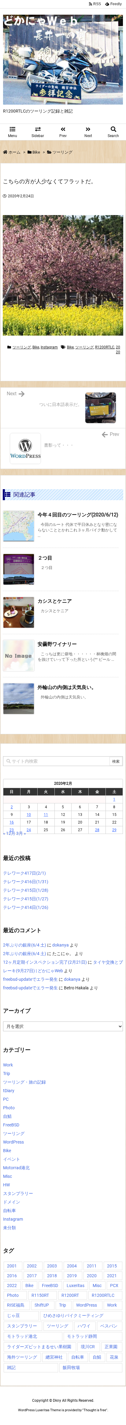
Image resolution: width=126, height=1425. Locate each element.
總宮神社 (54, 1357)
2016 (12, 1275)
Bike (36, 152)
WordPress (13, 1142)
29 (114, 830)
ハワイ (84, 1325)
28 (97, 830)
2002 (32, 1265)
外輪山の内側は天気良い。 (67, 687)
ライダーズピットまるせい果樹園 (39, 1346)
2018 (52, 1275)
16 (11, 822)
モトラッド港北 (22, 1336)
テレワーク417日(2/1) (24, 873)
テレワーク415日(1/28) (25, 890)
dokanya (60, 945)
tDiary (8, 1090)
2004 (72, 1265)
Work (8, 1064)
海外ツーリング (22, 1357)
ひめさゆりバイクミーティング (73, 1315)
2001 (12, 1265)
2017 (32, 1275)
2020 (92, 1275)
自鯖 (7, 1116)
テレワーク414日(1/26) (25, 907)
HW (6, 1184)
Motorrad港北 (16, 1167)
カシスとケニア (55, 601)
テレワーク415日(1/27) (25, 898)
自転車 (9, 1210)
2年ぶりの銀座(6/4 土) (24, 945)
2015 (112, 1265)
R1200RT (70, 1295)
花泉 (114, 1357)
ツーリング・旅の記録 (24, 1082)
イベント (11, 1159)
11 (46, 815)
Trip (6, 1073)
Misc (7, 1176)
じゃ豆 (13, 1315)
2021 (112, 1275)
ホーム (14, 152)
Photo (9, 1107)
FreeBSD (11, 1124)
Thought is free (94, 1410)
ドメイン (11, 1202)
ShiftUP (42, 1305)
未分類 (9, 1227)
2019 (72, 1275)
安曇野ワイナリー (57, 644)
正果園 (111, 1346)
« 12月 (9, 833)
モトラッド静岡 (82, 1336)
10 (29, 815)
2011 (92, 1265)
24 (29, 830)
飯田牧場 (71, 1367)
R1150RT (40, 1295)
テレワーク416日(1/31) (25, 881)
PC (6, 1099)
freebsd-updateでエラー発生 (30, 979)
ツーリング (62, 152)
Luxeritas (75, 1285)
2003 (52, 1265)
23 (11, 830)
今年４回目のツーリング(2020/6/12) (78, 515)
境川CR (88, 1346)
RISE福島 (15, 1305)
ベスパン (108, 1325)
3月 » (21, 833)
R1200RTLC (104, 347)
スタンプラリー (18, 1193)
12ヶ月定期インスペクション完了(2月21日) (45, 962)
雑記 (11, 1367)
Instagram (49, 347)
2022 (12, 1285)
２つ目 (45, 558)
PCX (114, 1285)
